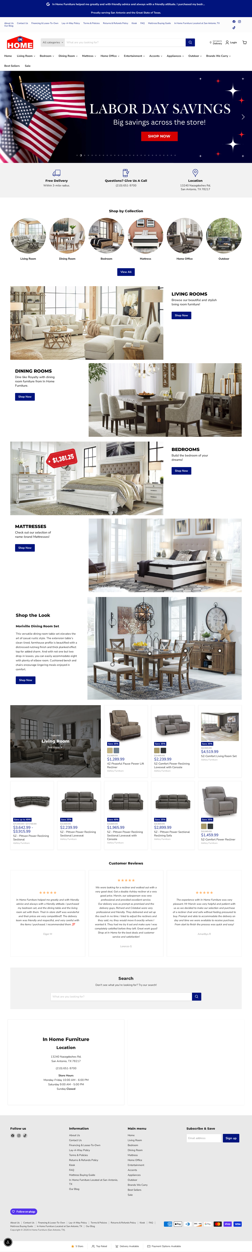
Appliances (174, 56)
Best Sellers (12, 66)
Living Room (25, 56)
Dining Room (67, 56)
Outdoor (194, 56)
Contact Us (22, 23)
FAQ (142, 23)
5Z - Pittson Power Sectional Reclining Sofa (172, 833)
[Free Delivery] (56, 180)
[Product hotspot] (185, 650)
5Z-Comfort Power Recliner (218, 839)
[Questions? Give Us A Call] (126, 180)
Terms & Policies (91, 23)
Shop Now (25, 680)
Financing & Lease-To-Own (44, 23)
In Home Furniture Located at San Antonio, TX (197, 23)
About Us (9, 23)
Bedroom (46, 56)
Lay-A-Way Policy (71, 23)
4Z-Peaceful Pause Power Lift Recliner (125, 765)
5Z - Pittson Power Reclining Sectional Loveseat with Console (125, 835)
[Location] (195, 180)
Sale (28, 66)
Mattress (88, 56)
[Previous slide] (9, 116)
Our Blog (8, 26)
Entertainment (133, 56)
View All (126, 272)
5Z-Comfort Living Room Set (219, 756)
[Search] (190, 42)
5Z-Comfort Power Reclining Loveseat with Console (172, 765)
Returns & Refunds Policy (115, 23)
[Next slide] (242, 116)
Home (8, 56)
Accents (154, 56)
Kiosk (134, 23)
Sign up (231, 1138)
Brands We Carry (217, 56)
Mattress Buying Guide (159, 23)
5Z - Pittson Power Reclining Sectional (31, 837)
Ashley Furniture (115, 770)
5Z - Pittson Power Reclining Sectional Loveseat (78, 833)
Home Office (109, 56)
